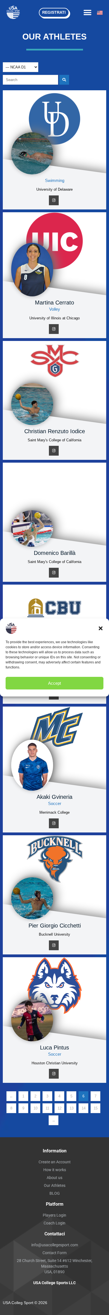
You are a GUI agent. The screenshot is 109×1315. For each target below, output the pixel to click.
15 (96, 1108)
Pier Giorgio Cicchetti (55, 925)
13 (72, 1108)
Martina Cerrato (54, 302)
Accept (54, 683)
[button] (100, 628)
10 (35, 1108)
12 (59, 1108)
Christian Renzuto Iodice (54, 431)
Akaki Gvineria (54, 797)
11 (47, 1108)
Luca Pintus (54, 1047)
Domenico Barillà (54, 553)
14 (84, 1108)
